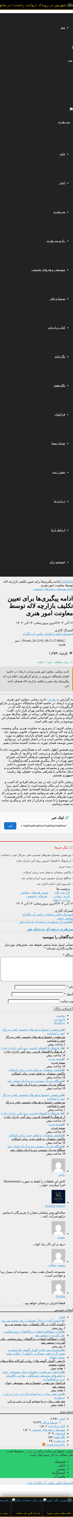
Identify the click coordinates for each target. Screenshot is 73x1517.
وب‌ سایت (66, 1001)
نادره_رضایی (62, 896)
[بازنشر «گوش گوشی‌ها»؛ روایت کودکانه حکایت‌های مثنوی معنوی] (32, 1357)
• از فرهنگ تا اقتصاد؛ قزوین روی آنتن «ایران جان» (44, 860)
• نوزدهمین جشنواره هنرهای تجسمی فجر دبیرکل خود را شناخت (37, 855)
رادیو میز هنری (55, 240)
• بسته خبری (66, 866)
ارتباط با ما (58, 530)
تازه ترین (59, 1019)
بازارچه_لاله (62, 892)
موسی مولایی (56, 1265)
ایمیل (68, 994)
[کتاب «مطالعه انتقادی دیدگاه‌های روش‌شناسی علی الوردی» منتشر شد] (32, 1335)
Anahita (60, 1296)
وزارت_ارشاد (61, 899)
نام (70, 987)
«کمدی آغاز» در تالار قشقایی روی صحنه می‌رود (34, 1324)
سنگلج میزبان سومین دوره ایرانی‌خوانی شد (37, 1084)
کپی (10, 825)
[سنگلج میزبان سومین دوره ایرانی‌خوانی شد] (36, 1080)
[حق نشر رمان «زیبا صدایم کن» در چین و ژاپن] (32, 1397)
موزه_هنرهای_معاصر (34, 892)
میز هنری (59, 211)
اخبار (62, 183)
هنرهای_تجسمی (36, 896)
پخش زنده (58, 472)
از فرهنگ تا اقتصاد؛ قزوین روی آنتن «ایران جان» (34, 1051)
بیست (61, 1237)
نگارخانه (60, 356)
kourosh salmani (55, 1205)
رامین (61, 1174)
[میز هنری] (67, 89)
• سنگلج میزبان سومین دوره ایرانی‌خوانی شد (47, 878)
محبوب (60, 1015)
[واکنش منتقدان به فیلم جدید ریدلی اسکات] (36, 1070)
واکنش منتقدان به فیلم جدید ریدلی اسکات (38, 1073)
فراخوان (60, 414)
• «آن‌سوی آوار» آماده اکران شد (55, 884)
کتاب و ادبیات (56, 327)
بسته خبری (58, 1062)
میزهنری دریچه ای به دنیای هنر (50, 929)
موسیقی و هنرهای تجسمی (48, 269)
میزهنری (53, 699)
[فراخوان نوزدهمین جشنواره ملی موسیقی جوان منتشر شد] (32, 1379)
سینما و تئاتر (57, 298)
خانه (62, 154)
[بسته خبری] (56, 1059)
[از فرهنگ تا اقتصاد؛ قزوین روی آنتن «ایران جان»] (33, 1048)
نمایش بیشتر (65, 918)
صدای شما (58, 443)
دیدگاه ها (59, 1022)
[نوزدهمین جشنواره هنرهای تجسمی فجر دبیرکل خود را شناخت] (32, 1033)
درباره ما (59, 501)
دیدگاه (68, 955)
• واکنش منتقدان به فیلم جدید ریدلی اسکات (48, 872)
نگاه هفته (59, 385)
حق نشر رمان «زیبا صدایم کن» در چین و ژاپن (36, 1401)
